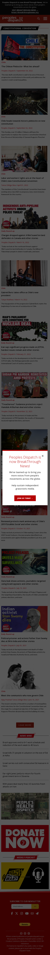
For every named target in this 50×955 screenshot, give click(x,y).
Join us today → (25, 498)
